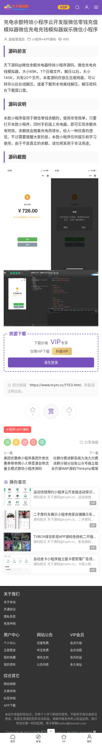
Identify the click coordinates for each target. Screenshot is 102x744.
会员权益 (76, 657)
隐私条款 (10, 616)
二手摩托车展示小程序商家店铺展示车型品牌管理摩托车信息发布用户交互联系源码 (64, 514)
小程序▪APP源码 (44, 39)
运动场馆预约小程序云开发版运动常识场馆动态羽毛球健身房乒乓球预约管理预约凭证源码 (64, 492)
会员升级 (76, 643)
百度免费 (43, 643)
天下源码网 (16, 7)
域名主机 (43, 657)
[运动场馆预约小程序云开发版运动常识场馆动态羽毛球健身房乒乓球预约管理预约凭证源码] (17, 497)
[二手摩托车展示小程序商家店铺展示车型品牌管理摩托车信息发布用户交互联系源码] (17, 519)
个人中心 (10, 643)
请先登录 (51, 362)
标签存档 (10, 698)
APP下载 (10, 705)
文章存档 (10, 691)
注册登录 (10, 650)
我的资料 (10, 664)
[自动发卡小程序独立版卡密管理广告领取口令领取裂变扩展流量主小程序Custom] (17, 564)
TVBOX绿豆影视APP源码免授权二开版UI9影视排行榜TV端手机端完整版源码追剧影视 (64, 536)
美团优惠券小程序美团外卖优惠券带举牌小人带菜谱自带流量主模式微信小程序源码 (26, 463)
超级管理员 (17, 39)
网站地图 (10, 684)
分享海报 (90, 442)
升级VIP (62, 351)
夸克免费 (43, 650)
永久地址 (76, 664)
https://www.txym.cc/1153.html (55, 385)
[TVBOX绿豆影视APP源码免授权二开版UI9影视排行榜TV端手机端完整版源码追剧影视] (17, 542)
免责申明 (10, 624)
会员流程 (76, 650)
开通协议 (10, 609)
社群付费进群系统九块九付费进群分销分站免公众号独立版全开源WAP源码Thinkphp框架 (74, 463)
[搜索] (77, 7)
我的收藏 (10, 657)
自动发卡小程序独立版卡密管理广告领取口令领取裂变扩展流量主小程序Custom (64, 559)
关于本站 (10, 602)
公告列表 (43, 664)
